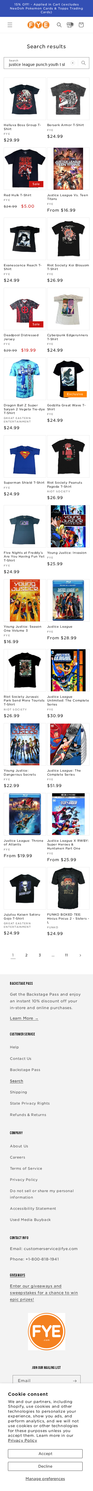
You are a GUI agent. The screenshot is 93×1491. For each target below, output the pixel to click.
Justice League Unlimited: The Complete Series (68, 700)
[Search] (83, 62)
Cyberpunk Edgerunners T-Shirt (67, 337)
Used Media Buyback (30, 1220)
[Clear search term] (72, 62)
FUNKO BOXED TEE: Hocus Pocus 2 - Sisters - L (68, 918)
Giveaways (17, 1275)
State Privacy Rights (30, 1103)
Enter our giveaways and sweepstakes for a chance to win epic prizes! (44, 1293)
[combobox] (46, 63)
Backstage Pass (25, 1070)
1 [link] (13, 955)
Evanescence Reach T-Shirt (23, 267)
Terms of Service (26, 1168)
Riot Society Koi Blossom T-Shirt (68, 267)
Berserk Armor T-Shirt (65, 125)
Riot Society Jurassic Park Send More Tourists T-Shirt (24, 700)
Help (14, 1047)
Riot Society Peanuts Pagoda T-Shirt (64, 484)
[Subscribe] (74, 1381)
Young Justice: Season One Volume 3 (23, 628)
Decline (45, 1466)
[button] (9, 24)
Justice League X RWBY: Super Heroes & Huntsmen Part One (68, 844)
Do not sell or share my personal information (42, 1194)
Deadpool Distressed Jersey (21, 337)
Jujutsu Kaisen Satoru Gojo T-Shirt (22, 916)
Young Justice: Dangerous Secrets (20, 772)
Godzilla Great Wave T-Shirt (66, 407)
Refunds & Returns (28, 1115)
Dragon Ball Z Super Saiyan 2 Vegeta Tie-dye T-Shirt (24, 409)
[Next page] (80, 955)
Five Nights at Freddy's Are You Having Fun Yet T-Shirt (24, 556)
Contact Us (20, 1059)
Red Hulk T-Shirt (17, 195)
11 (66, 955)
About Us (19, 1146)
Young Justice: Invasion (67, 553)
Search (16, 1081)
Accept (45, 1453)
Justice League (60, 626)
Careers (17, 1157)
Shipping (18, 1092)
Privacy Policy (22, 1440)
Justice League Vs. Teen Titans (67, 197)
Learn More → (24, 1018)
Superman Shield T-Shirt (24, 482)
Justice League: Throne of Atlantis (23, 842)
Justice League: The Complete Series (64, 772)
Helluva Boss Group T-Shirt (22, 127)
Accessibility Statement (33, 1209)
